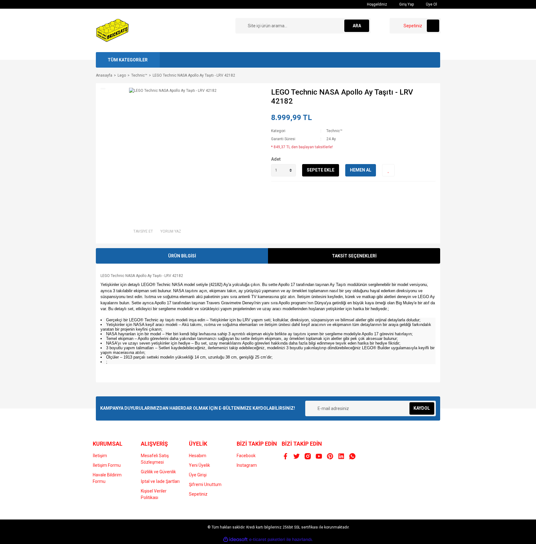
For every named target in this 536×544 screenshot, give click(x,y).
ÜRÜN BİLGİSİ (182, 255)
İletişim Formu (107, 465)
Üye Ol (431, 4)
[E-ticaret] (267, 539)
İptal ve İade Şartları (160, 481)
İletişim (100, 455)
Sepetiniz (198, 494)
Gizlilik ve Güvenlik (158, 471)
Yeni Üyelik (199, 465)
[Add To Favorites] (388, 170)
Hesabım (197, 455)
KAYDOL (421, 408)
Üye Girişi (198, 474)
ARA (357, 25)
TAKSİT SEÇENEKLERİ (354, 255)
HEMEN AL (360, 169)
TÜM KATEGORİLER (128, 59)
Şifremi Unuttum (205, 484)
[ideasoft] (235, 539)
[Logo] (112, 30)
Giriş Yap (406, 4)
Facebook (246, 455)
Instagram (247, 465)
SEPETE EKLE (320, 169)
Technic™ (334, 131)
